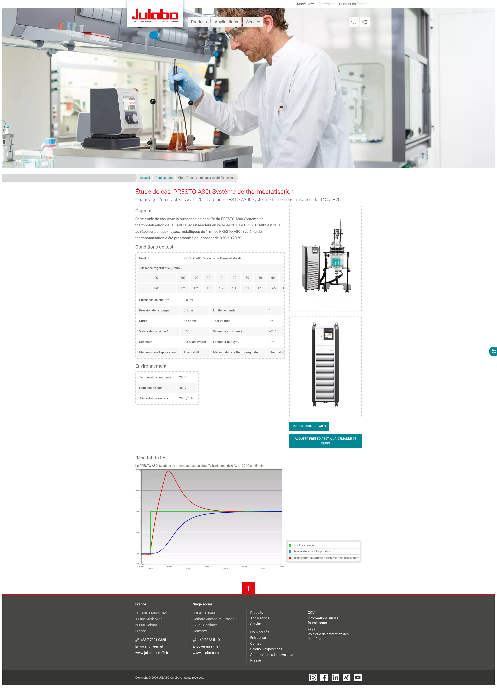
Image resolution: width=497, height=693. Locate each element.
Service (253, 21)
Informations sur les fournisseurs (323, 620)
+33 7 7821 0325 (153, 640)
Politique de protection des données (328, 636)
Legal (312, 628)
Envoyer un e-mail (149, 646)
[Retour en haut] (248, 588)
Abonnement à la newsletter (272, 655)
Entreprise (326, 4)
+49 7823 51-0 (209, 640)
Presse (255, 660)
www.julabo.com (206, 653)
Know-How (305, 4)
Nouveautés (259, 632)
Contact (256, 643)
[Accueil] (155, 13)
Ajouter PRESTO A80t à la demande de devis (325, 441)
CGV (311, 612)
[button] (210, 518)
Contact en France (353, 4)
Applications (226, 21)
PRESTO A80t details (309, 426)
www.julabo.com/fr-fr (151, 653)
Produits (199, 21)
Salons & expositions (266, 649)
